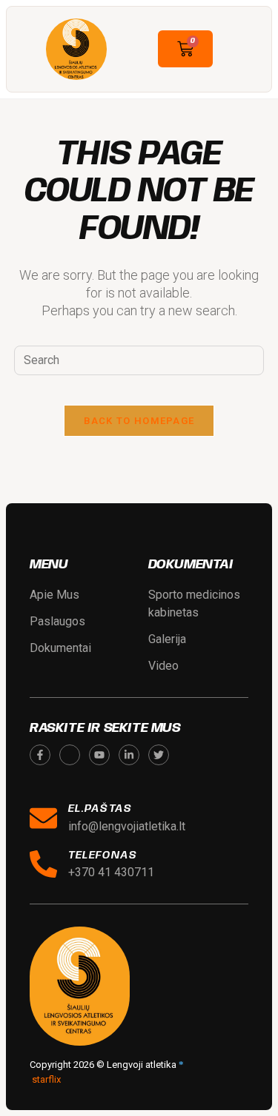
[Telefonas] (43, 864)
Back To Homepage (139, 420)
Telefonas (102, 855)
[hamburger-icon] (241, 49)
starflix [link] (46, 1079)
